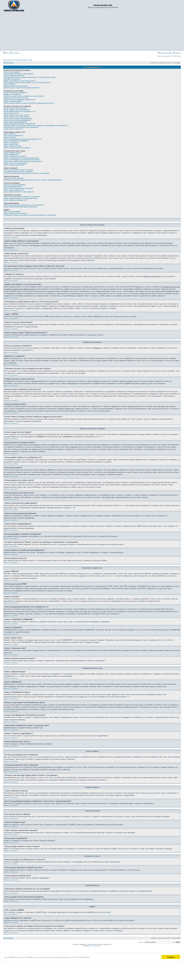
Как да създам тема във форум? (15, 108)
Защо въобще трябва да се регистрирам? (19, 74)
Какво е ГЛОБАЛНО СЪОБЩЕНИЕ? (16, 141)
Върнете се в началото (11, 237)
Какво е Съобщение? (11, 142)
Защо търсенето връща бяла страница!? (18, 188)
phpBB (89, 944)
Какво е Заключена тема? (13, 146)
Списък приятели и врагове (14, 178)
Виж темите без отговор (10, 60)
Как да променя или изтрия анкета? (17, 115)
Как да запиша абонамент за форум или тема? (20, 198)
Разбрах (170, 957)
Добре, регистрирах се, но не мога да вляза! (19, 81)
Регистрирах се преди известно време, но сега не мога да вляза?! (27, 82)
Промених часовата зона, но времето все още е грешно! (24, 96)
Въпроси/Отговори (165, 53)
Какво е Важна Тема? (11, 144)
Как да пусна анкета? (11, 113)
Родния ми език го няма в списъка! (16, 98)
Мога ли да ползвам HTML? (13, 135)
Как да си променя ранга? (13, 101)
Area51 (108, 912)
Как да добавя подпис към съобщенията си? (20, 111)
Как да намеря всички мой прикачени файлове (20, 207)
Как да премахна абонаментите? (15, 200)
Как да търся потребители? (14, 190)
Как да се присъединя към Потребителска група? (21, 158)
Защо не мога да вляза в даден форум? (18, 118)
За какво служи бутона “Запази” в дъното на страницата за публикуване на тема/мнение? (36, 125)
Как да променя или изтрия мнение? (17, 110)
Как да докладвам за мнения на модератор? (19, 124)
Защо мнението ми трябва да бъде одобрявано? (21, 127)
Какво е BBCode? (10, 134)
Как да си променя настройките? (15, 93)
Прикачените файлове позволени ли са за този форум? (24, 205)
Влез (6, 53)
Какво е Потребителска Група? (15, 156)
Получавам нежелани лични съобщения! (18, 171)
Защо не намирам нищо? (13, 186)
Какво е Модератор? (11, 154)
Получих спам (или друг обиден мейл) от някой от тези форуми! (26, 173)
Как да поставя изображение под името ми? (19, 100)
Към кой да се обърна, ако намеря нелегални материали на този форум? (30, 215)
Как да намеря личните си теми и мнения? (19, 192)
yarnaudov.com (96, 945)
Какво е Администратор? (13, 153)
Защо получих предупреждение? (15, 122)
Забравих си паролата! (12, 79)
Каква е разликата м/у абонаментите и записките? (22, 197)
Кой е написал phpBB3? (12, 212)
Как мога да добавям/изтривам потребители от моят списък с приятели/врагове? (33, 180)
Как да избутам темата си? (13, 129)
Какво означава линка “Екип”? (14, 165)
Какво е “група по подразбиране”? (16, 163)
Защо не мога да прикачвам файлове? (17, 120)
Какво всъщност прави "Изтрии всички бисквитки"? (22, 88)
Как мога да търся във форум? (15, 185)
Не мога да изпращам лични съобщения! (18, 170)
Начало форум (8, 62)
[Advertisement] (92, 30)
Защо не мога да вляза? (12, 72)
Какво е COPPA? (10, 84)
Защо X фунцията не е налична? (15, 213)
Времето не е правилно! (12, 94)
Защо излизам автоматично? (14, 75)
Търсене (178, 53)
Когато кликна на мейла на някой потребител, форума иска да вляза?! (29, 103)
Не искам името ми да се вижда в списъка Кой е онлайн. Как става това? (29, 77)
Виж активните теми (25, 60)
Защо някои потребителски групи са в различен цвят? (23, 161)
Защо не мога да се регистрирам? (16, 86)
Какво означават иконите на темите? (17, 148)
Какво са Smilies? (10, 137)
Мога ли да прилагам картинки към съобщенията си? (23, 139)
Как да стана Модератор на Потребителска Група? (22, 160)
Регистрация (15, 53)
